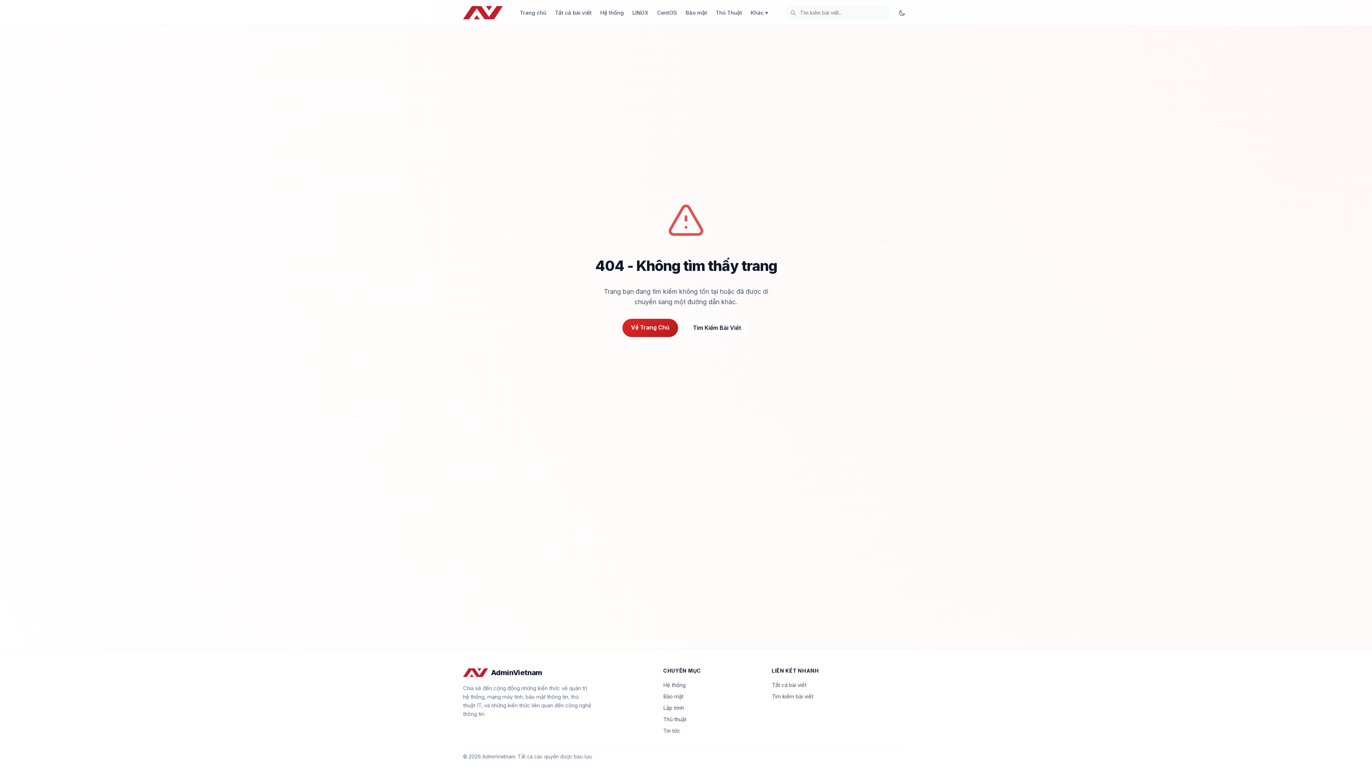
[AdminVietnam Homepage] (483, 13)
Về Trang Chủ (650, 327)
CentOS (667, 12)
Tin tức (671, 730)
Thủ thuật (674, 719)
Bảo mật (696, 12)
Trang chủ (533, 12)
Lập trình (673, 707)
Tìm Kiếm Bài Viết (717, 327)
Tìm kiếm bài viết (792, 696)
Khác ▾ (759, 12)
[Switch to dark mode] (902, 13)
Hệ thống (612, 12)
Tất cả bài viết (573, 12)
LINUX (640, 12)
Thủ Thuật (729, 12)
